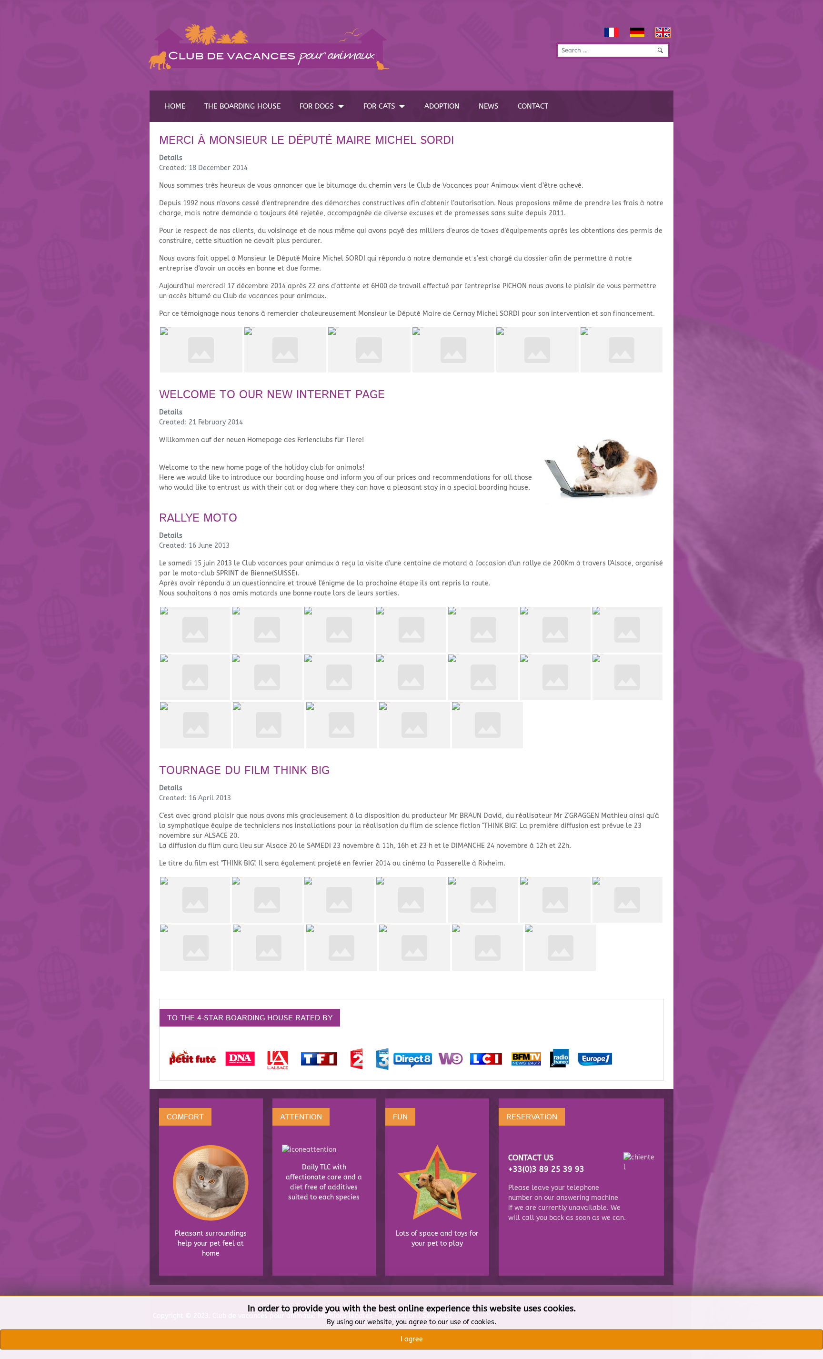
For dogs (317, 106)
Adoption (442, 106)
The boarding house (242, 106)
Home (175, 106)
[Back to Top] (811, 1347)
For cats (379, 106)
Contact (533, 106)
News (489, 106)
